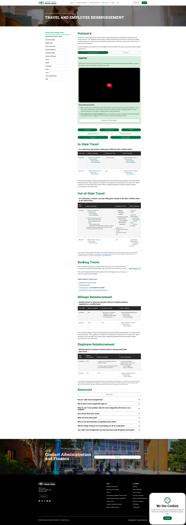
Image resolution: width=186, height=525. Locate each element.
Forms (47, 72)
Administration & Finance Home (53, 36)
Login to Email (136, 492)
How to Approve (95, 174)
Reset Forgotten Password (140, 498)
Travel (47, 69)
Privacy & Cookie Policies (142, 520)
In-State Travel (87, 129)
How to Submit (94, 160)
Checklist (135, 219)
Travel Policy (109, 394)
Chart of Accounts (50, 46)
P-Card (47, 59)
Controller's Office (50, 53)
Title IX (108, 492)
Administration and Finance (55, 13)
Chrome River (93, 159)
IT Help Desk (136, 507)
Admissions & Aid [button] (94, 2)
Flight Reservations (84, 285)
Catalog (135, 486)
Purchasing (48, 66)
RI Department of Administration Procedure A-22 (105, 254)
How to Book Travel (95, 224)
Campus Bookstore (50, 49)
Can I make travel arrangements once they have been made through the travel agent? (106, 430)
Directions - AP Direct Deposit (109, 120)
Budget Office (49, 43)
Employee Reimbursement (125, 133)
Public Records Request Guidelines (116, 498)
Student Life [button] (105, 2)
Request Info (136, 2)
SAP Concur (91, 266)
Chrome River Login (92, 52)
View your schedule (138, 501)
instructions (110, 367)
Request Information (112, 486)
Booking (131, 129)
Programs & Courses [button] (82, 2)
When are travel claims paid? (87, 418)
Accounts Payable (66, 13)
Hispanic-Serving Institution (114, 504)
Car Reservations (84, 287)
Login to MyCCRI (137, 489)
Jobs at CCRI (110, 501)
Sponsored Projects (50, 56)
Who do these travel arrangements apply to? (92, 404)
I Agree (167, 518)
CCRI (46, 13)
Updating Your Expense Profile (87, 282)
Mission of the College (113, 489)
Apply (144, 2)
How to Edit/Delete (95, 162)
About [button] (71, 2)
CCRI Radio (136, 504)
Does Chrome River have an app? (89, 414)
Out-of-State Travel (109, 129)
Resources (93, 137)
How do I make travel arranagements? (90, 400)
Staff (46, 79)
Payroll (47, 62)
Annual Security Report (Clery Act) (116, 495)
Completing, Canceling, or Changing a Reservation (93, 290)
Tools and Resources (51, 76)
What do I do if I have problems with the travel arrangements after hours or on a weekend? (104, 409)
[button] (117, 3)
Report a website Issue (113, 507)
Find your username (138, 495)
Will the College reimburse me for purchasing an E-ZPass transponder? (101, 426)
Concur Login (126, 52)
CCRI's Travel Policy (126, 47)
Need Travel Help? (126, 137)
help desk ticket (126, 109)
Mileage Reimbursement (93, 133)
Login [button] (112, 2)
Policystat (83, 186)
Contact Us (117, 457)
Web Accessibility (132, 520)
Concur (135, 63)
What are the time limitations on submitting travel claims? (97, 422)
